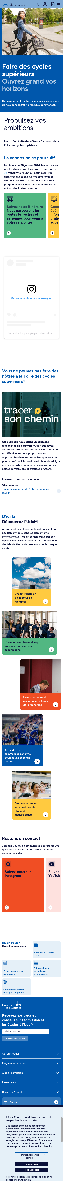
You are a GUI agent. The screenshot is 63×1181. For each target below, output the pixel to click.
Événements (9, 1082)
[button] (58, 4)
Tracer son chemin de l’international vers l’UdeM (26, 491)
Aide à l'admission (12, 1072)
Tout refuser (31, 1163)
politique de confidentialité (31, 1176)
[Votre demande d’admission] (53, 3)
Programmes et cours (14, 1063)
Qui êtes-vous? (10, 1053)
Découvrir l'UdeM (12, 1092)
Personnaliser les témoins (33, 1156)
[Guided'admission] (31, 1005)
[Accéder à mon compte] (45, 4)
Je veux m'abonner (15, 1038)
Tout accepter (31, 1169)
